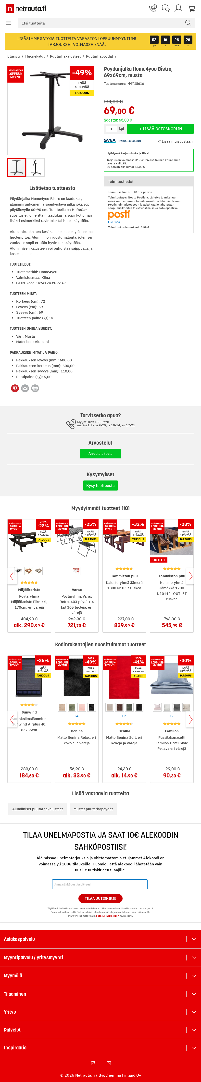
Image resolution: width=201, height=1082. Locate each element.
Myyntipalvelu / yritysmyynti (33, 957)
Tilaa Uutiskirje (100, 898)
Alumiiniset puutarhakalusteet (37, 809)
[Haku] (188, 23)
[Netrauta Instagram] (109, 1063)
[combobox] (106, 23)
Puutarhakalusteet (66, 56)
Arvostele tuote (100, 453)
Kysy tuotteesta (100, 485)
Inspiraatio (15, 1048)
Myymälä (13, 975)
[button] (9, 23)
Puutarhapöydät (100, 56)
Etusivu (14, 56)
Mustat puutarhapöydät (93, 809)
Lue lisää (114, 222)
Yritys (10, 1012)
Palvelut (12, 1030)
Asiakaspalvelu (19, 939)
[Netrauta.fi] (26, 8)
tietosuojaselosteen (107, 915)
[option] (18, 571)
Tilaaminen (15, 994)
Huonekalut (35, 56)
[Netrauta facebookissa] (93, 1063)
